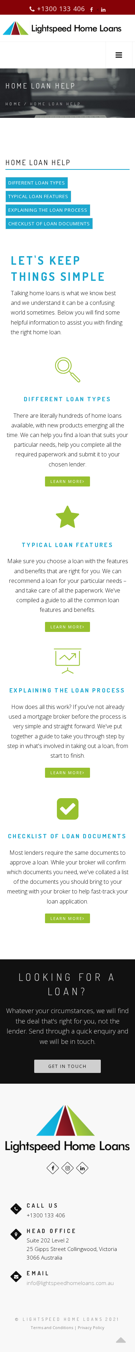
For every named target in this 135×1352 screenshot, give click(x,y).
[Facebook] (52, 1168)
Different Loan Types (36, 182)
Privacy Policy (91, 1327)
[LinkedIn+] (82, 1168)
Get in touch (67, 1066)
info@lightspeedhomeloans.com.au (70, 1282)
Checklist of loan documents (49, 223)
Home (13, 103)
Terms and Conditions (52, 1327)
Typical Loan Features (38, 196)
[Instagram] (67, 1168)
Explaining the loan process (47, 210)
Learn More (66, 481)
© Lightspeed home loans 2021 (67, 1319)
